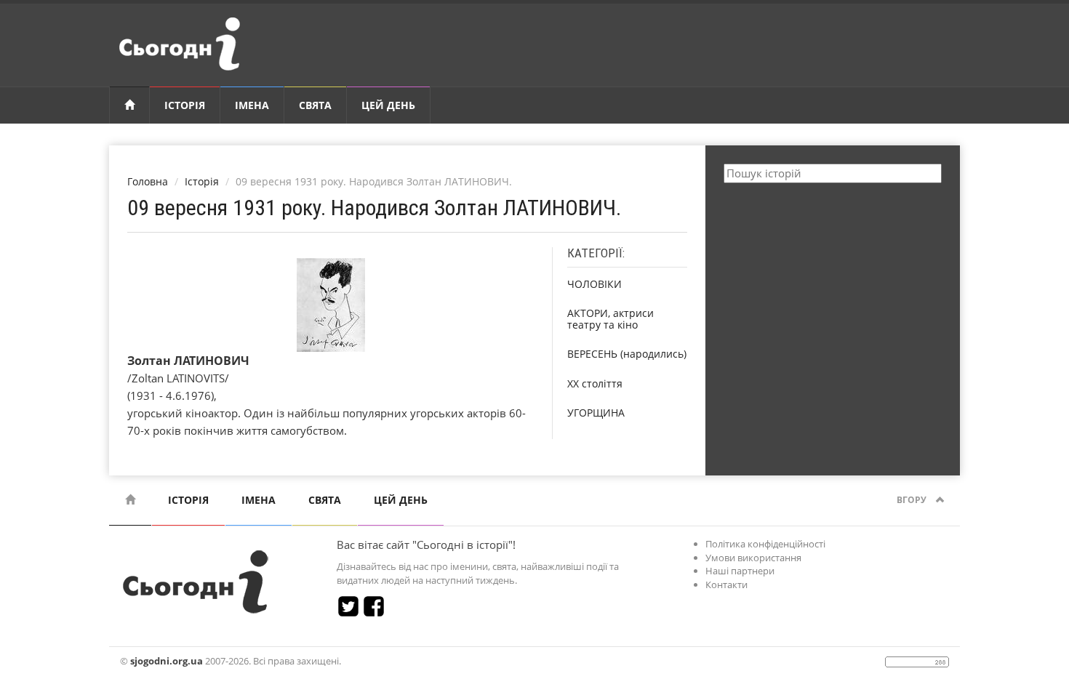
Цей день (388, 105)
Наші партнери (739, 570)
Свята (315, 105)
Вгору (913, 500)
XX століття (594, 383)
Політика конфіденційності (765, 543)
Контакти (726, 584)
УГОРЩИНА (596, 412)
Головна (147, 181)
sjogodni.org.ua (166, 660)
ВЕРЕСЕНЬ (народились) (626, 354)
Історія (184, 105)
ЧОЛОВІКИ (594, 284)
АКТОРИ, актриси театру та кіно (610, 318)
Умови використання (753, 557)
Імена (252, 105)
